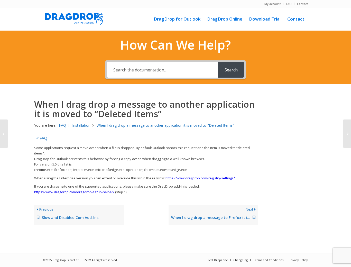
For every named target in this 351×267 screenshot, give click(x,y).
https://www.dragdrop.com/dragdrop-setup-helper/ (74, 192)
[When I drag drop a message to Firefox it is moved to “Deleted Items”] (4, 133)
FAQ (289, 4)
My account (272, 4)
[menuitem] (272, 4)
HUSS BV (85, 260)
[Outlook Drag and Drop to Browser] (74, 19)
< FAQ (41, 138)
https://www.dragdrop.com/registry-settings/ (200, 178)
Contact (302, 4)
